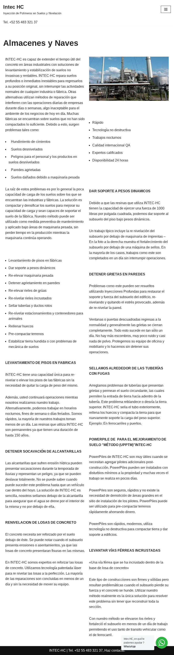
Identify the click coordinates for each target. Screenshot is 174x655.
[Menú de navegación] (166, 9)
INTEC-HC (57, 650)
